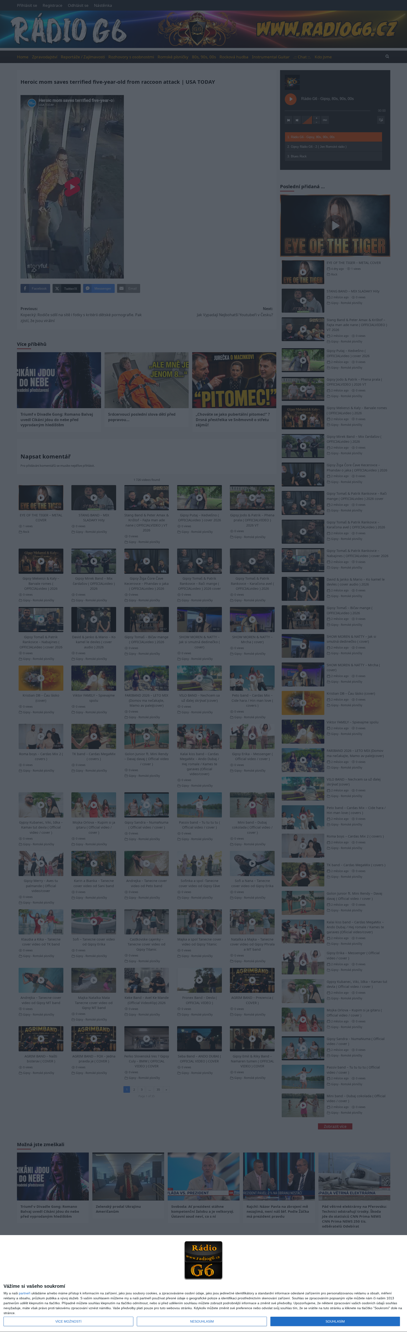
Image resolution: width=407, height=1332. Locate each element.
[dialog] (203, 1283)
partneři (24, 1293)
